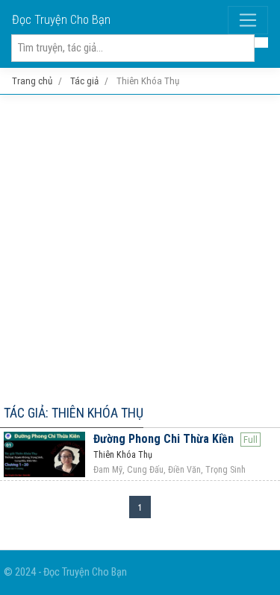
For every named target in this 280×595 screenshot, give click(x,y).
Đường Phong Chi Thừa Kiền (163, 439)
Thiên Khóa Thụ (122, 455)
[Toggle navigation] (248, 20)
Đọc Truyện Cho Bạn (61, 20)
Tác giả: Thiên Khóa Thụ (73, 413)
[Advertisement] (140, 246)
